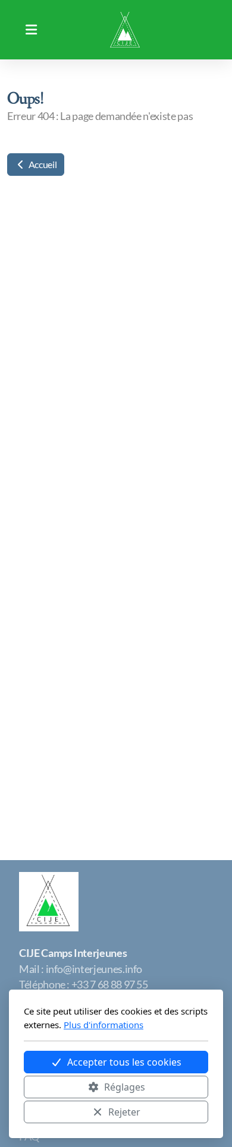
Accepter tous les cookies (124, 1062)
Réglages (124, 1087)
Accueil (42, 164)
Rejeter (124, 1111)
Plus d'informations (103, 1025)
